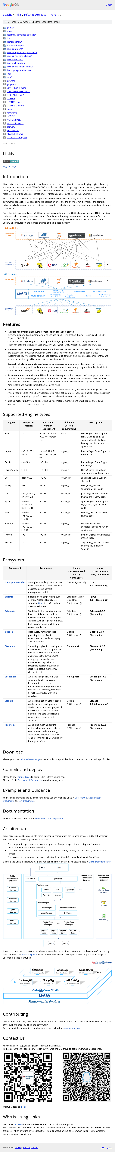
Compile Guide (24, 776)
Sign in (109, 4)
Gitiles (18, 1147)
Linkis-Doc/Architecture (100, 861)
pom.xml (11, 126)
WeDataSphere (29, 954)
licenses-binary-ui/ (15, 45)
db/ (8, 38)
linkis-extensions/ (15, 59)
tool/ (9, 73)
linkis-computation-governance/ (22, 52)
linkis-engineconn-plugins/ (19, 55)
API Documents (26, 800)
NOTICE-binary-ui (15, 123)
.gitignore (11, 84)
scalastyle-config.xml (17, 137)
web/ (9, 77)
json (109, 1147)
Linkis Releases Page (30, 759)
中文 (14, 166)
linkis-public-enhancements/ (20, 66)
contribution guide (72, 1028)
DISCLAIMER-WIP (15, 94)
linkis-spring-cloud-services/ (20, 70)
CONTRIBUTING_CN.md (18, 91)
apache (7, 14)
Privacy (26, 1147)
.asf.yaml (11, 80)
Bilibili (24, 1106)
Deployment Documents (30, 780)
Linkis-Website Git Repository (49, 818)
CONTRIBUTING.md (16, 87)
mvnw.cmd (12, 112)
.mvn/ (9, 31)
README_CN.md (15, 133)
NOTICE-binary (14, 119)
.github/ (10, 27)
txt (102, 1147)
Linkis (41, 603)
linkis (18, 14)
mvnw (10, 109)
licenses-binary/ (14, 41)
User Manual (81, 797)
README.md (13, 130)
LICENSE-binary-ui (15, 105)
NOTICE (11, 116)
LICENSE (11, 98)
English (6, 166)
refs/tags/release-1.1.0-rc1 (41, 14)
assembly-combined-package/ (21, 34)
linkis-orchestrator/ (16, 63)
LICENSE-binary (14, 102)
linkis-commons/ (15, 48)
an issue (19, 1124)
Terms (34, 1147)
